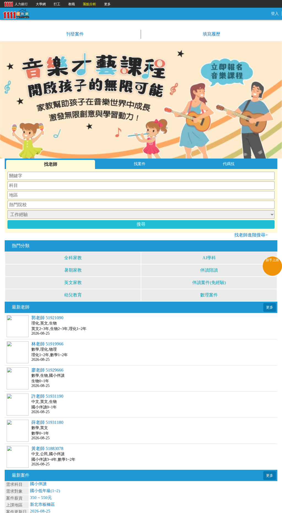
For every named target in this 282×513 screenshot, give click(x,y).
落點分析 (89, 4)
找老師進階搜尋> (251, 235)
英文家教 (73, 282)
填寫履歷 (211, 34)
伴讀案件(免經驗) (209, 282)
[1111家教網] (16, 13)
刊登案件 (74, 34)
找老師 (50, 164)
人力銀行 (14, 3)
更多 (107, 4)
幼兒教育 (73, 295)
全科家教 (73, 257)
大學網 (41, 4)
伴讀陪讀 (209, 270)
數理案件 (209, 295)
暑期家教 (73, 270)
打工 (57, 4)
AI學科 (209, 257)
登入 (275, 14)
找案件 (139, 164)
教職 (71, 4)
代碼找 (228, 164)
